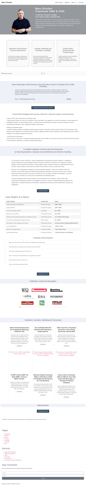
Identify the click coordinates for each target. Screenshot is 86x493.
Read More (19, 346)
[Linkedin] (3, 424)
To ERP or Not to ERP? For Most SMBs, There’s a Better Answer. (19, 377)
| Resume (67, 2)
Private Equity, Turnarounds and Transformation (68, 50)
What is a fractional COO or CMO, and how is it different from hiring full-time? (27, 242)
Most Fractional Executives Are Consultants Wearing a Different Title (19, 329)
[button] (43, 242)
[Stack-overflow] (11, 424)
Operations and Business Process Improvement (18, 49)
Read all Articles (43, 405)
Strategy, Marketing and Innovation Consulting (43, 49)
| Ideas (73, 2)
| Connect (80, 2)
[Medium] (7, 424)
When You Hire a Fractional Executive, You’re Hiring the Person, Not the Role (66, 329)
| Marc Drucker (59, 2)
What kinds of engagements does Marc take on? (20, 251)
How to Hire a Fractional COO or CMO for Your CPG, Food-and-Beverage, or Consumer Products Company (66, 378)
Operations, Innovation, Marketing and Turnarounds (43, 320)
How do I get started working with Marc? (18, 264)
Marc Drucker (7, 2)
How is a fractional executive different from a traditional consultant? (25, 255)
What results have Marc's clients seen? (18, 260)
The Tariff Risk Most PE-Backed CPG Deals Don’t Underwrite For (43, 329)
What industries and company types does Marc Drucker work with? (25, 246)
